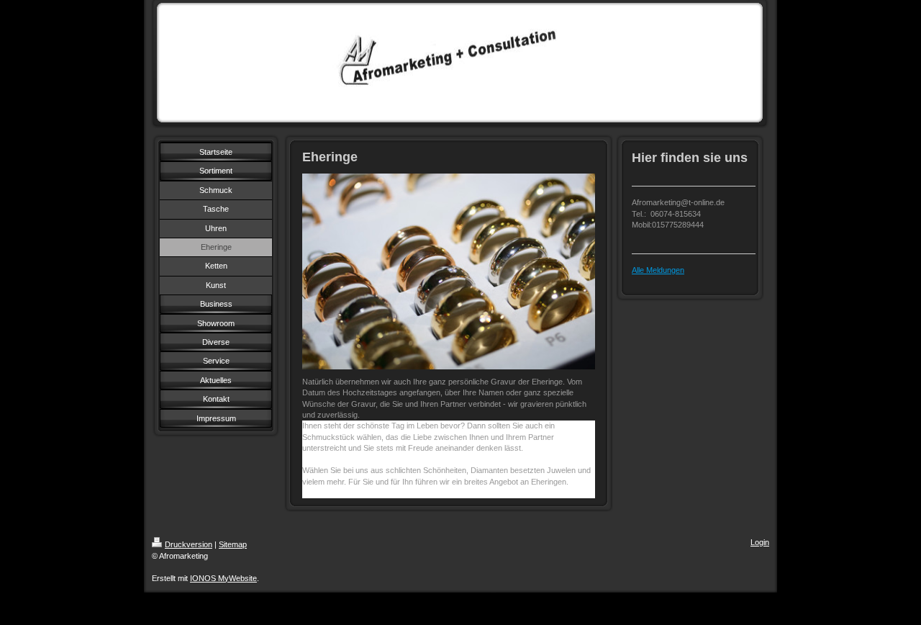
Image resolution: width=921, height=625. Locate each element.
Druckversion (188, 544)
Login (759, 542)
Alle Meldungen (658, 270)
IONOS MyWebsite (223, 578)
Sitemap (233, 544)
